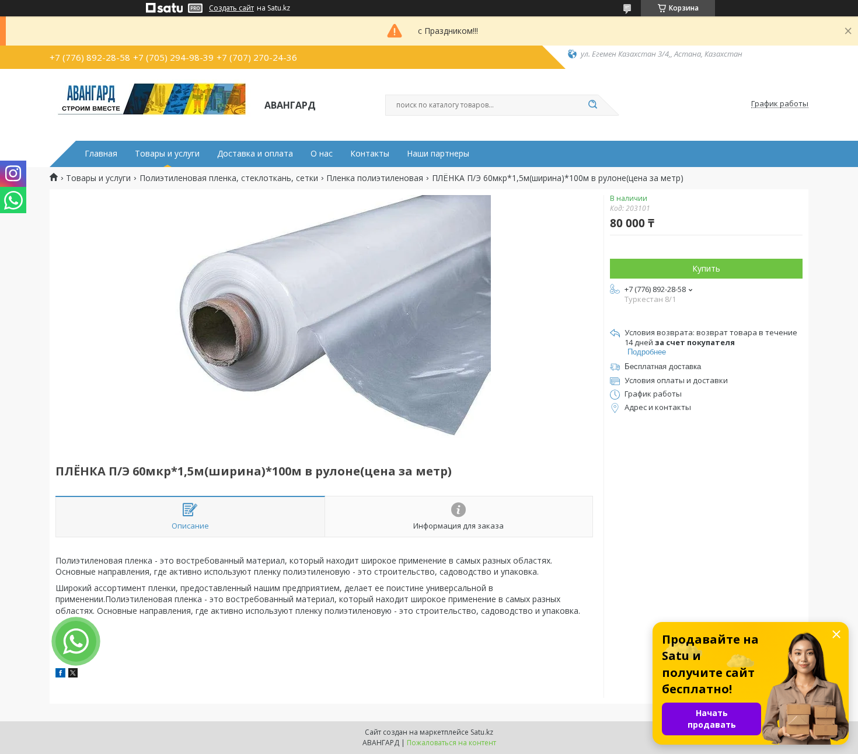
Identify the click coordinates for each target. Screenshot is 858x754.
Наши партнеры (438, 154)
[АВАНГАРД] (152, 104)
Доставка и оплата (255, 154)
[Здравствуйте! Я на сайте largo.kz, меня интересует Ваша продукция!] (75, 641)
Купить (706, 268)
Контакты (369, 154)
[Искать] (592, 105)
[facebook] (60, 674)
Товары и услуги (167, 154)
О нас (322, 154)
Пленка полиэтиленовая (374, 178)
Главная (101, 154)
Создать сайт (231, 8)
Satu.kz (481, 732)
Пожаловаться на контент (451, 743)
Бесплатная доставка (663, 366)
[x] (73, 674)
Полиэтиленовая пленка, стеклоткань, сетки (228, 178)
